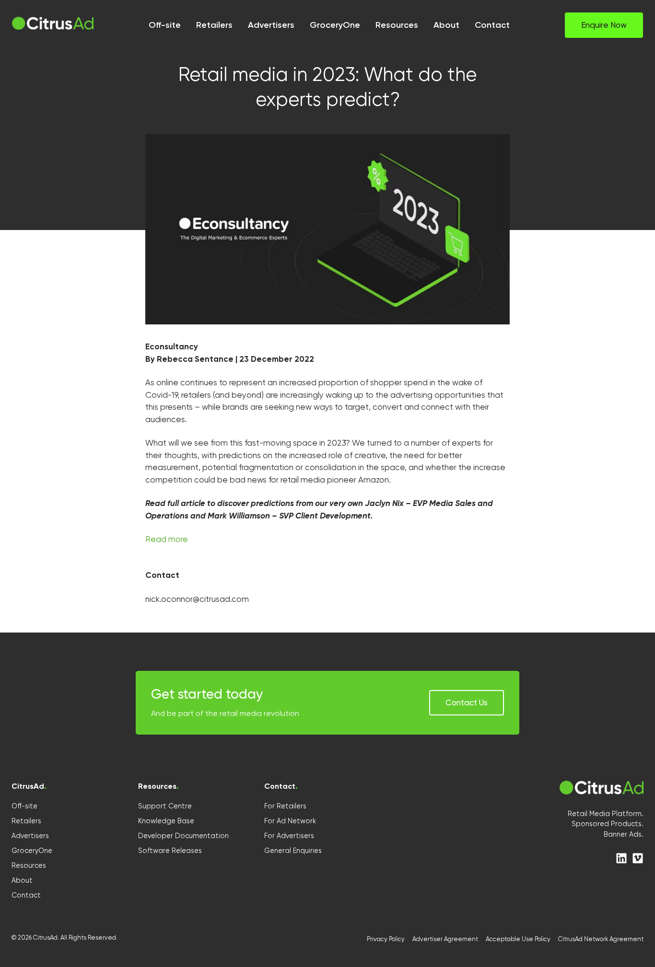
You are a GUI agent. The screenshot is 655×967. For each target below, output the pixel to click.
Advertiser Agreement (445, 939)
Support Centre (165, 806)
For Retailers (285, 806)
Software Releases (170, 850)
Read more (166, 539)
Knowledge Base (166, 821)
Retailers (26, 821)
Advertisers (30, 836)
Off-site (24, 806)
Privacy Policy (386, 939)
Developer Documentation (183, 836)
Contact (26, 895)
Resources (29, 865)
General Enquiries (293, 850)
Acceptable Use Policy (518, 939)
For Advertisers (289, 836)
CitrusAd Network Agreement (600, 939)
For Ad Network (290, 821)
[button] (604, 25)
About (22, 880)
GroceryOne (32, 850)
